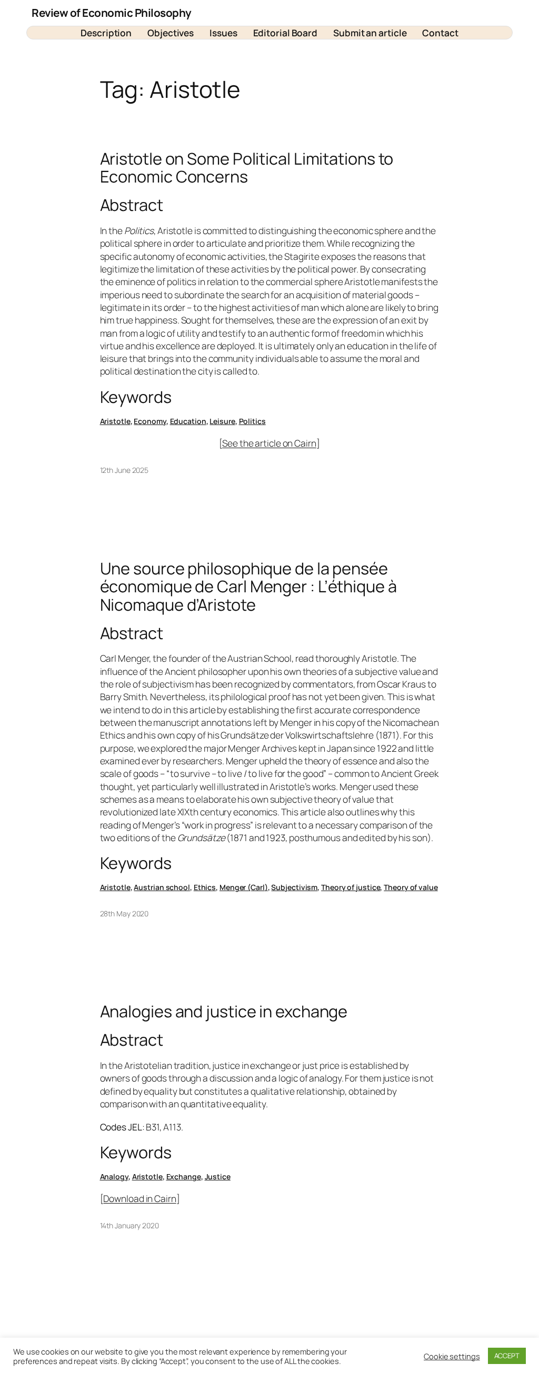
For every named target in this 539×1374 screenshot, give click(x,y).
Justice (218, 1176)
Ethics (205, 887)
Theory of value (411, 887)
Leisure (222, 421)
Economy (150, 421)
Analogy (114, 1176)
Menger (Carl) (243, 887)
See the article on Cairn (269, 443)
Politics (252, 421)
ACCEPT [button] (507, 1355)
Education (188, 421)
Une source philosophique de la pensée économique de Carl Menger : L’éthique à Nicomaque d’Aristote (248, 586)
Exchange (183, 1176)
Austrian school (162, 887)
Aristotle (115, 421)
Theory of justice (350, 887)
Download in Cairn (139, 1198)
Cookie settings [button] (452, 1356)
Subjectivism (294, 887)
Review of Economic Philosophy (112, 12)
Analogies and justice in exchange (224, 1011)
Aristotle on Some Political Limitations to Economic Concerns (247, 167)
